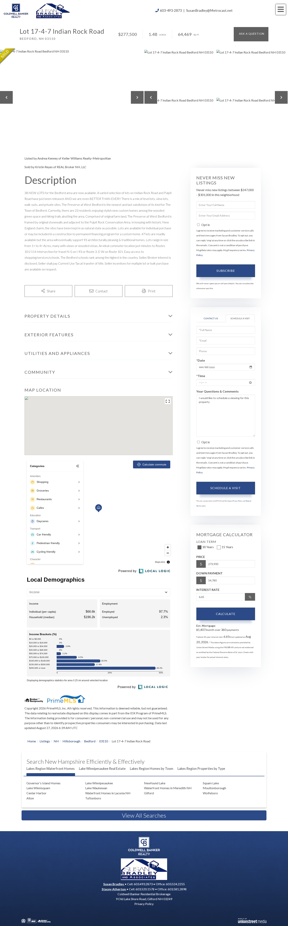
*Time (200, 376)
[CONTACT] (251, 34)
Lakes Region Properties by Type (201, 768)
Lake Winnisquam (38, 788)
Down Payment (209, 573)
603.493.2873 (143, 884)
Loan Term (206, 541)
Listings (45, 741)
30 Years (208, 547)
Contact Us (211, 318)
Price (200, 557)
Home (31, 741)
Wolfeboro (210, 793)
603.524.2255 (175, 884)
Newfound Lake (154, 783)
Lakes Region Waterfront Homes (50, 768)
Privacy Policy (237, 501)
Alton (30, 798)
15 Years (227, 547)
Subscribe (225, 270)
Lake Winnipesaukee (99, 783)
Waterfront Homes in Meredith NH (168, 788)
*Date (200, 360)
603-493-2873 (171, 10)
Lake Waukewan (96, 788)
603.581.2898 (177, 889)
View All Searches (144, 815)
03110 (103, 741)
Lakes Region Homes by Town (151, 768)
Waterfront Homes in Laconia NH (107, 793)
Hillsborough (71, 741)
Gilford (149, 793)
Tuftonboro (93, 798)
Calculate (225, 614)
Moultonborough (214, 788)
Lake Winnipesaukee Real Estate (102, 768)
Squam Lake (211, 783)
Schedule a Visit (240, 318)
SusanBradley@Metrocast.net (209, 10)
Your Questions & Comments (217, 391)
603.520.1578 (145, 889)
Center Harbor (36, 793)
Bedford (89, 741)
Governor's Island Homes (43, 783)
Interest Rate (207, 589)
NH (56, 741)
